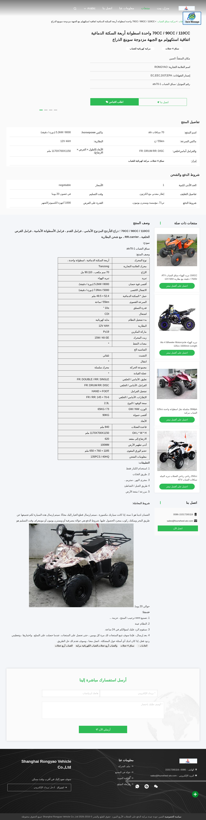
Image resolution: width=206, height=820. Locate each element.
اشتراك (61, 787)
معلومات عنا (126, 8)
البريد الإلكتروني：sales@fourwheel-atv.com (172, 775)
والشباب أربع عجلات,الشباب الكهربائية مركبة (96, 645)
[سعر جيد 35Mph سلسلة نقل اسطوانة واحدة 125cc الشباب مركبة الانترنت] (177, 384)
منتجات (145, 8)
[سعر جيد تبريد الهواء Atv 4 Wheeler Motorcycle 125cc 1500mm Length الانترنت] (177, 317)
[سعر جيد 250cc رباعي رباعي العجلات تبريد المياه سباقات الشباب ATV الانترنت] (177, 451)
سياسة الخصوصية (173, 816)
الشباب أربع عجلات (64, 645)
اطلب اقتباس (115, 102)
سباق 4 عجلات (127, 645)
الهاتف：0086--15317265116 (180, 769)
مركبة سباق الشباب (166, 21)
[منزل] (187, 8)
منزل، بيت (163, 8)
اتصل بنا (107, 8)
